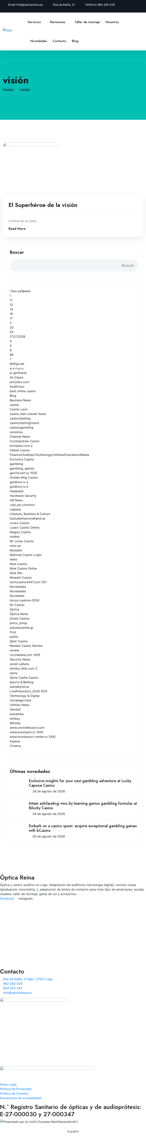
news (13, 559)
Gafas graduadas (24, 950)
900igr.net (17, 364)
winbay (15, 718)
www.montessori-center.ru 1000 (33, 737)
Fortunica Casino (22, 459)
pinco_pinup (18, 623)
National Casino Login (25, 555)
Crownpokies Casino (25, 441)
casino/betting (20, 418)
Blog (75, 41)
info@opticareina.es (29, 4)
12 (11, 305)
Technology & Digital (25, 696)
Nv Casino (17, 605)
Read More (17, 228)
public (14, 637)
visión (25, 89)
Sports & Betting (21, 682)
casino (14, 405)
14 (11, 309)
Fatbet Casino (20, 450)
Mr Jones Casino (22, 541)
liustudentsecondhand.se (27, 518)
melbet (15, 536)
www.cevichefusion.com (27, 727)
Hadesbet (17, 491)
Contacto (59, 41)
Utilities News (19, 705)
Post (13, 632)
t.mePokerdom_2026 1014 (28, 691)
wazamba (17, 714)
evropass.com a (21, 446)
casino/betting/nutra (24, 423)
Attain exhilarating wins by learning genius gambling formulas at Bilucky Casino (83, 805)
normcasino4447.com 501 (28, 582)
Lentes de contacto (26, 944)
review (14, 650)
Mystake (16, 550)
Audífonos (17, 386)
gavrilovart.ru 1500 (23, 473)
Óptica (14, 609)
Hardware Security (23, 496)
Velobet (15, 709)
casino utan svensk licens (28, 414)
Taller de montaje (87, 22)
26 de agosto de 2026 (49, 791)
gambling (16, 464)
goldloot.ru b (19, 486)
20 (11, 327)
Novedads (17, 596)
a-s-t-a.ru (16, 368)
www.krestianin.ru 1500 (26, 732)
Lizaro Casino (19, 523)
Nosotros (112, 22)
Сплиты (15, 746)
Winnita (15, 723)
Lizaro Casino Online (24, 527)
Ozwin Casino (19, 618)
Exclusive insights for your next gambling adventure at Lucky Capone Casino (80, 783)
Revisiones (57, 22)
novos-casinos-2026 (24, 600)
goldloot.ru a (19, 482)
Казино (15, 741)
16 (11, 314)
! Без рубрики (20, 291)
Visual (16, 914)
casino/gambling (21, 427)
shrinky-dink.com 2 (23, 668)
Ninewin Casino (21, 577)
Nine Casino (18, 564)
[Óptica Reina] (15, 30)
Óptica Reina (19, 614)
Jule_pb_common (22, 505)
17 (11, 318)
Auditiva (18, 920)
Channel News (20, 436)
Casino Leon (19, 409)
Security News (20, 659)
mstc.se (15, 546)
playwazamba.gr (21, 627)
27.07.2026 (17, 336)
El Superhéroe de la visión (43, 205)
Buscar (17, 252)
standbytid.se (19, 687)
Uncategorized (20, 700)
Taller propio (21, 926)
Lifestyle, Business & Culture (30, 514)
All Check (16, 377)
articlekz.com (19, 382)
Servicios (34, 22)
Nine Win (16, 573)
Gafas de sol (21, 956)
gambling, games (22, 468)
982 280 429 (106, 4)
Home (9, 89)
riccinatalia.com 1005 (25, 655)
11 (11, 300)
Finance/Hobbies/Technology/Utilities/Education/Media (49, 455)
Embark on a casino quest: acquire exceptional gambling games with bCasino (83, 828)
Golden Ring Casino (24, 477)
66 (11, 355)
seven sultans (19, 664)
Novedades (38, 41)
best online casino (23, 391)
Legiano (15, 509)
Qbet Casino (19, 641)
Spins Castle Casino (24, 677)
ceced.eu (16, 432)
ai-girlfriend (18, 373)
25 (11, 332)
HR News (16, 500)
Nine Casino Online (23, 568)
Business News (20, 400)
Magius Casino (20, 532)
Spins (13, 673)
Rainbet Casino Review (26, 646)
